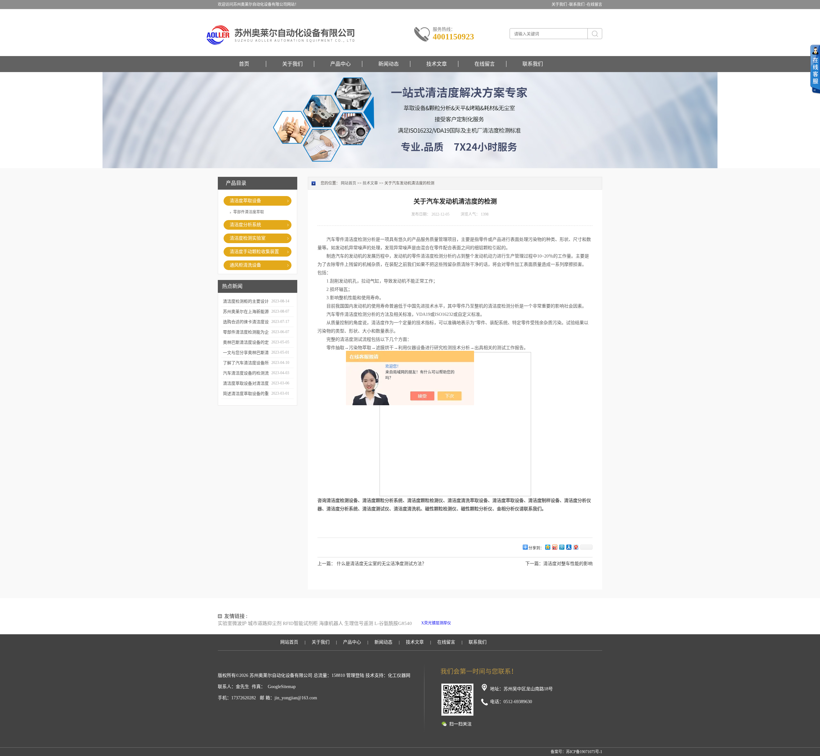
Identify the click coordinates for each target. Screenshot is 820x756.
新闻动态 (388, 64)
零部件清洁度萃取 (248, 212)
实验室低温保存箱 (495, 623)
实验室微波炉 (232, 623)
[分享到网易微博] (575, 547)
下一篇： (534, 563)
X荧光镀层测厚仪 (436, 623)
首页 (244, 64)
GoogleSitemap (282, 686)
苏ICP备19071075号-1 (584, 752)
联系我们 (532, 64)
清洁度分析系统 (245, 224)
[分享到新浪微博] (554, 547)
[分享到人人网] (568, 547)
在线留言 (594, 4)
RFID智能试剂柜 (300, 623)
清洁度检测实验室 (248, 238)
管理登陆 (355, 675)
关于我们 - (560, 4)
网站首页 (348, 183)
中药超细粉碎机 (478, 629)
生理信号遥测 (358, 623)
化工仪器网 (399, 675)
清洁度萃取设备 (245, 200)
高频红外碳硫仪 (525, 623)
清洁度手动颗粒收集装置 (254, 251)
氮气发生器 (502, 629)
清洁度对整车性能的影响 (568, 563)
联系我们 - (578, 4)
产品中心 (340, 64)
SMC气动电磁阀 (466, 623)
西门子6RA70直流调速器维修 (565, 623)
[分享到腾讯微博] (561, 547)
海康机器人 (331, 623)
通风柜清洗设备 (245, 265)
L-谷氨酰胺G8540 (393, 623)
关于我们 (292, 64)
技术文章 (436, 64)
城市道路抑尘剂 (265, 623)
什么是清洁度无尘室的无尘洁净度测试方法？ (381, 563)
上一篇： (326, 563)
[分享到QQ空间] (547, 547)
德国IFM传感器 (451, 629)
